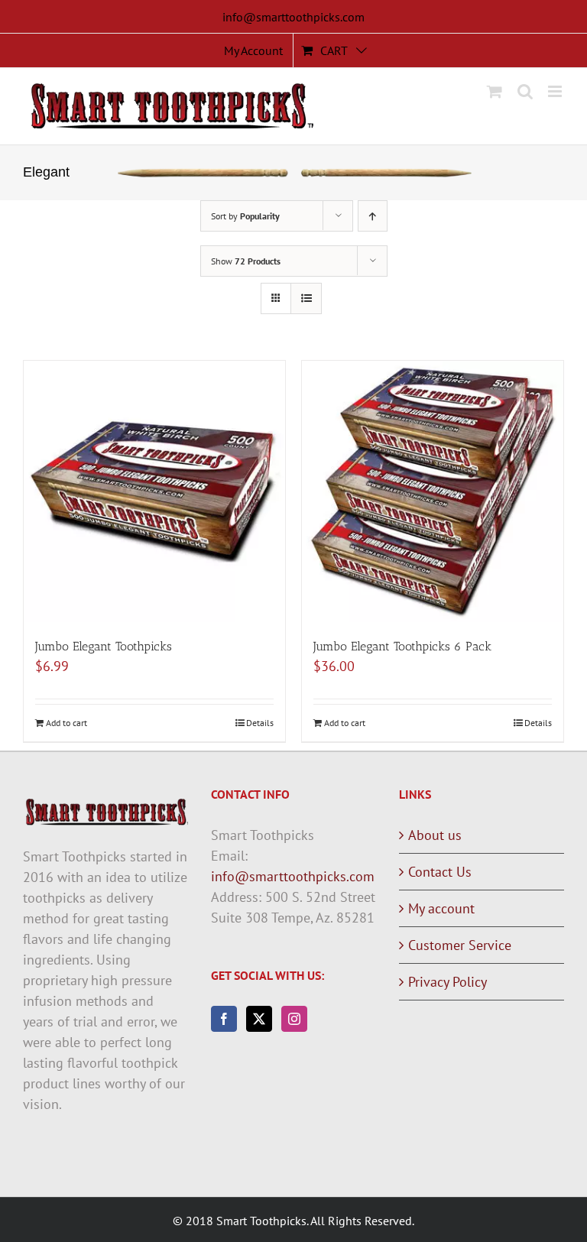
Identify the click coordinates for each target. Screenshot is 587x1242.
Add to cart (66, 722)
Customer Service (459, 945)
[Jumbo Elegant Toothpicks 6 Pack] (432, 491)
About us (435, 835)
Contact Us (440, 871)
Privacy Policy (447, 982)
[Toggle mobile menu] (556, 91)
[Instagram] (294, 1019)
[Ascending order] (373, 216)
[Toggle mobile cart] (494, 91)
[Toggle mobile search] (525, 91)
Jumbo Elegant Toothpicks (103, 646)
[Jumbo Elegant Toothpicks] (154, 491)
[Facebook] (224, 1019)
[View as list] (306, 298)
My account (441, 908)
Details (260, 722)
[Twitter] (259, 1019)
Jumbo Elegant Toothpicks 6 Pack (402, 646)
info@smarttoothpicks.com (293, 16)
